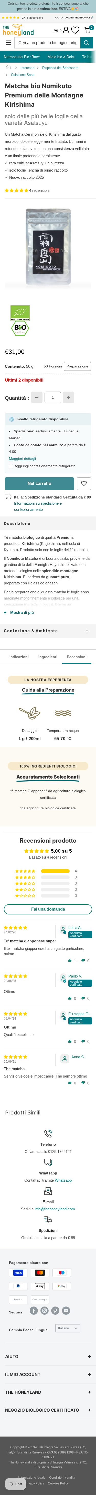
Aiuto (59, 17)
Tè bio (87, 56)
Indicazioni (19, 656)
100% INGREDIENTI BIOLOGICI (48, 766)
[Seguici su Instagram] (44, 1311)
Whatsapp (63, 1180)
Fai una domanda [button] (48, 909)
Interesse (27, 68)
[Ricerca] (86, 42)
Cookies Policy (58, 1483)
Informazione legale (32, 1477)
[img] (10, 17)
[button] (17, 190)
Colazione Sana (22, 75)
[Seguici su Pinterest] (55, 1311)
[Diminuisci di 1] (36, 397)
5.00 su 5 (61, 851)
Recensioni (77, 656)
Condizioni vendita (62, 1477)
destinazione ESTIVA (54, 9)
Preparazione (77, 366)
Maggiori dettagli (22, 458)
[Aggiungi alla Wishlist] (84, 483)
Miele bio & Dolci (61, 56)
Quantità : (17, 398)
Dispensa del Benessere (60, 68)
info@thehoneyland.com (55, 1209)
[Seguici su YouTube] (66, 1311)
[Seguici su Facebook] (34, 1311)
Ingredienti (47, 656)
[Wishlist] (75, 30)
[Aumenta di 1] (68, 397)
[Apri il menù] (8, 42)
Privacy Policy (34, 1483)
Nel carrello (39, 483)
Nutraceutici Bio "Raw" (22, 56)
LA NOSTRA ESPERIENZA (48, 679)
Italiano (63, 1328)
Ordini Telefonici (78, 17)
